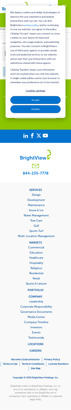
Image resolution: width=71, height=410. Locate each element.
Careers (35, 350)
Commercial (36, 247)
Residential (36, 273)
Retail (36, 278)
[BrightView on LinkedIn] (26, 136)
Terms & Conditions (33, 363)
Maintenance (36, 205)
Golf (36, 225)
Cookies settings (35, 90)
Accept (35, 99)
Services (35, 189)
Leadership (36, 301)
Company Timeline (36, 322)
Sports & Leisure (36, 283)
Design (36, 194)
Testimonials (36, 337)
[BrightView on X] (39, 136)
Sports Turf (36, 230)
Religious (36, 268)
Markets (35, 242)
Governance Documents (36, 311)
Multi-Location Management (36, 236)
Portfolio (35, 290)
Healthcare (36, 257)
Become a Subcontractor (25, 359)
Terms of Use (10, 363)
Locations (35, 344)
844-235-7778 (35, 173)
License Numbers (58, 363)
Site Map (35, 368)
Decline (36, 109)
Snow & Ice (36, 210)
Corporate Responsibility (36, 306)
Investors (36, 327)
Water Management (36, 215)
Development (36, 199)
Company (35, 296)
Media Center (36, 316)
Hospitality (36, 262)
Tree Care (36, 220)
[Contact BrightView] (35, 166)
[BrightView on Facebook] (33, 136)
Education (36, 252)
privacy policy (31, 25)
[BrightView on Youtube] (45, 136)
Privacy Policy (52, 359)
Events (36, 332)
